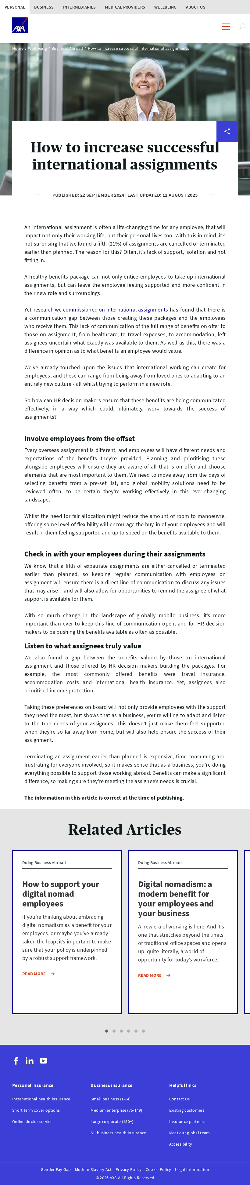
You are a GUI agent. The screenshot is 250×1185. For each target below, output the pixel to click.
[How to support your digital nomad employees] (67, 932)
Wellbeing (165, 7)
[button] (106, 1031)
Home (17, 48)
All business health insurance (118, 1133)
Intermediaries (79, 7)
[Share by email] (227, 219)
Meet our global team (189, 1133)
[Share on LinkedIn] (227, 197)
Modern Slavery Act (93, 1169)
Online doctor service (32, 1121)
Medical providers (125, 7)
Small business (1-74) (110, 1099)
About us (195, 7)
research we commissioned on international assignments (101, 309)
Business (44, 7)
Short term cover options (36, 1110)
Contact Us (179, 1099)
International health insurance (41, 1099)
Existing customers (187, 1110)
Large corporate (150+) (112, 1121)
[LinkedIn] (30, 1061)
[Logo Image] (20, 25)
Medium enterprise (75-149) (116, 1110)
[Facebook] (16, 1061)
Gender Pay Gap (56, 1169)
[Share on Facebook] (227, 175)
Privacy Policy (129, 1169)
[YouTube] (43, 1061)
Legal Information (192, 1169)
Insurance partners (187, 1121)
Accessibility (180, 1144)
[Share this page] (227, 131)
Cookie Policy (158, 1169)
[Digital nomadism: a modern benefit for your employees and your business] (183, 932)
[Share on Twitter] (227, 153)
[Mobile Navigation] (226, 27)
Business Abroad (67, 48)
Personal (15, 7)
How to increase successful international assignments (138, 48)
